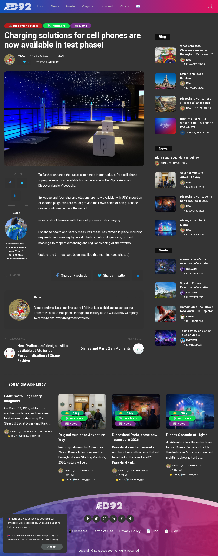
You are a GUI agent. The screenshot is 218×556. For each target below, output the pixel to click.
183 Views (177, 470)
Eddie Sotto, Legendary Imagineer (177, 157)
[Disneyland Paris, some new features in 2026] (165, 204)
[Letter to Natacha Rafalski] (165, 81)
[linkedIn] (16, 195)
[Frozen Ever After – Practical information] (165, 266)
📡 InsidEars (56, 25)
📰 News (81, 25)
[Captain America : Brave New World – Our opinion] (165, 314)
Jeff (188, 133)
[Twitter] (22, 183)
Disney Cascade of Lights (186, 435)
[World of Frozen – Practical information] (165, 290)
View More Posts (125, 297)
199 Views (69, 475)
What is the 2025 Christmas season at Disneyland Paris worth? (196, 50)
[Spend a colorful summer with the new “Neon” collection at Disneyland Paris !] (16, 228)
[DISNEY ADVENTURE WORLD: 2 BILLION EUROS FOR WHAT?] (165, 126)
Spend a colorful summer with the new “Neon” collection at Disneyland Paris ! (16, 251)
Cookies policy (50, 539)
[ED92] (17, 6)
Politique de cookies (18, 527)
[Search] (210, 6)
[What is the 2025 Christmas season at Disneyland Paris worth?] (165, 55)
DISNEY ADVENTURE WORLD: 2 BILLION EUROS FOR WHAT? (196, 123)
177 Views (59, 56)
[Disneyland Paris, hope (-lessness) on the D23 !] (165, 104)
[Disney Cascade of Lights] (165, 228)
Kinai (22, 56)
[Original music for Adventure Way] (165, 180)
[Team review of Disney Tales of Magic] (165, 338)
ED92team (191, 340)
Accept (51, 546)
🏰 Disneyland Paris (23, 25)
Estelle (190, 317)
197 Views (123, 475)
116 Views (47, 432)
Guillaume (191, 269)
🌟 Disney (12, 436)
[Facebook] (10, 183)
